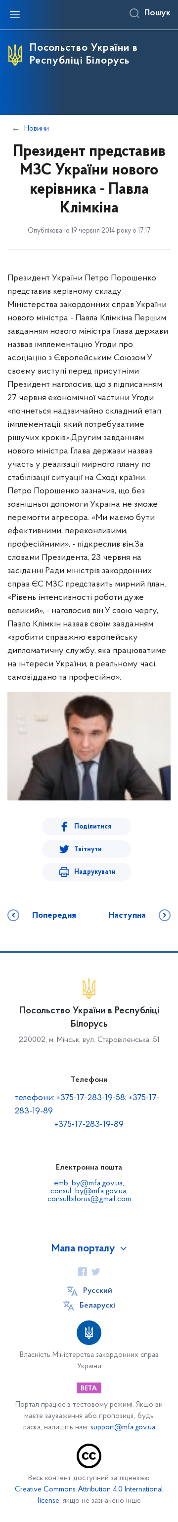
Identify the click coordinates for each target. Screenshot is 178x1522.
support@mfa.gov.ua (122, 1427)
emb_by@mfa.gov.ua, (89, 1183)
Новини (36, 129)
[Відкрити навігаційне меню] (15, 15)
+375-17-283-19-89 (89, 1124)
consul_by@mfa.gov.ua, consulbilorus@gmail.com (89, 1195)
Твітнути (88, 849)
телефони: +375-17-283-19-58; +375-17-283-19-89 (87, 1105)
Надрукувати (95, 872)
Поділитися (92, 826)
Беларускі (97, 1306)
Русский (97, 1291)
